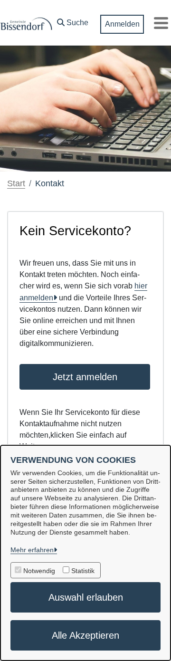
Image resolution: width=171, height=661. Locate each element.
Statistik (83, 571)
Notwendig (39, 571)
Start (16, 183)
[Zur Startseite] (26, 22)
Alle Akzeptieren (85, 635)
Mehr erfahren (32, 550)
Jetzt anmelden (85, 377)
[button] (72, 20)
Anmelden (122, 24)
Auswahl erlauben (85, 597)
